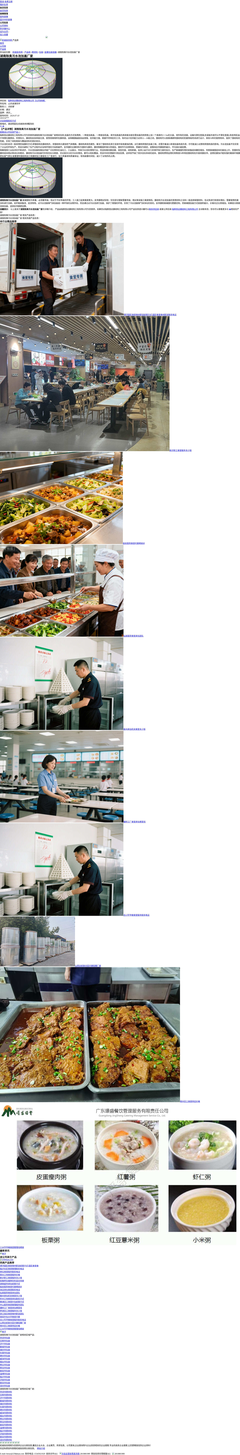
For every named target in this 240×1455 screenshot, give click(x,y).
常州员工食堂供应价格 (10, 1326)
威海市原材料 (6, 1413)
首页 (2, 43)
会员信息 (4, 11)
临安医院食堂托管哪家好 (11, 1287)
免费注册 (8, 2)
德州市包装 (5, 1356)
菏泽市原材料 (6, 1392)
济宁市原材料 (6, 1398)
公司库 (3, 46)
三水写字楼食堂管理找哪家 (12, 1329)
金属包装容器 (50, 52)
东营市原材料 (6, 1407)
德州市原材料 (6, 1410)
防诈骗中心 (5, 29)
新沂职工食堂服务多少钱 (11, 1278)
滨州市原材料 (6, 1440)
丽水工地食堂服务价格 (10, 1275)
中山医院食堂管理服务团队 (12, 1305)
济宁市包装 (5, 1344)
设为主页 (4, 32)
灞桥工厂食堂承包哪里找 (11, 1308)
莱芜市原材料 (6, 1437)
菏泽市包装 (5, 1338)
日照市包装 (5, 1341)
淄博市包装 (5, 1374)
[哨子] (3, 1254)
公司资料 (4, 26)
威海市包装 (5, 1359)
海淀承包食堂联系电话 (10, 1290)
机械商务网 (17, 52)
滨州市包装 (5, 1386)
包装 (41, 52)
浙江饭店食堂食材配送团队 (12, 1314)
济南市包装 (5, 1380)
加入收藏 (4, 35)
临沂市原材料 (6, 1431)
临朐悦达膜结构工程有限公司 (185, 209)
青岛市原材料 (6, 1422)
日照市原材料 (6, 1395)
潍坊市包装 (5, 1350)
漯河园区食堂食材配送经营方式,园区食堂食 (19, 1266)
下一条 (2, 126)
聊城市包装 (5, 1347)
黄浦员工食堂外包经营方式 (12, 1302)
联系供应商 (154, 209)
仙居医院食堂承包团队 (10, 1293)
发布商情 (4, 17)
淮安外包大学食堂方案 (10, 1317)
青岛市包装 (5, 1368)
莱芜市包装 (5, 1383)
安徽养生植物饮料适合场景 (12, 1281)
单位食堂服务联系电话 (10, 1272)
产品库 (3, 49)
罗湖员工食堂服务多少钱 (11, 1311)
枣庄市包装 (5, 1365)
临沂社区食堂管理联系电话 (12, 1269)
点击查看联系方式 (8, 121)
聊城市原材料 (6, 1401)
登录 (2, 2)
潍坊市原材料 (6, 1404)
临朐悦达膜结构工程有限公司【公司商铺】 (27, 101)
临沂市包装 (5, 1377)
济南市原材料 (6, 1434)
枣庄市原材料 (6, 1419)
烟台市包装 (5, 1362)
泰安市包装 (5, 1371)
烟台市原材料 (6, 1416)
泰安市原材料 (6, 1425)
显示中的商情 (6, 20)
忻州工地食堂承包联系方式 (12, 1299)
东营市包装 (5, 1353)
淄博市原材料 (6, 1428)
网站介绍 (41, 1448)
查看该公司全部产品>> (10, 132)
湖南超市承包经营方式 (10, 1284)
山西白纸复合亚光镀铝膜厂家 (13, 1323)
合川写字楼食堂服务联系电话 (13, 1320)
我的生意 (4, 5)
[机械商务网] (6, 40)
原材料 (35, 52)
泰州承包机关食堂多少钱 (11, 1296)
